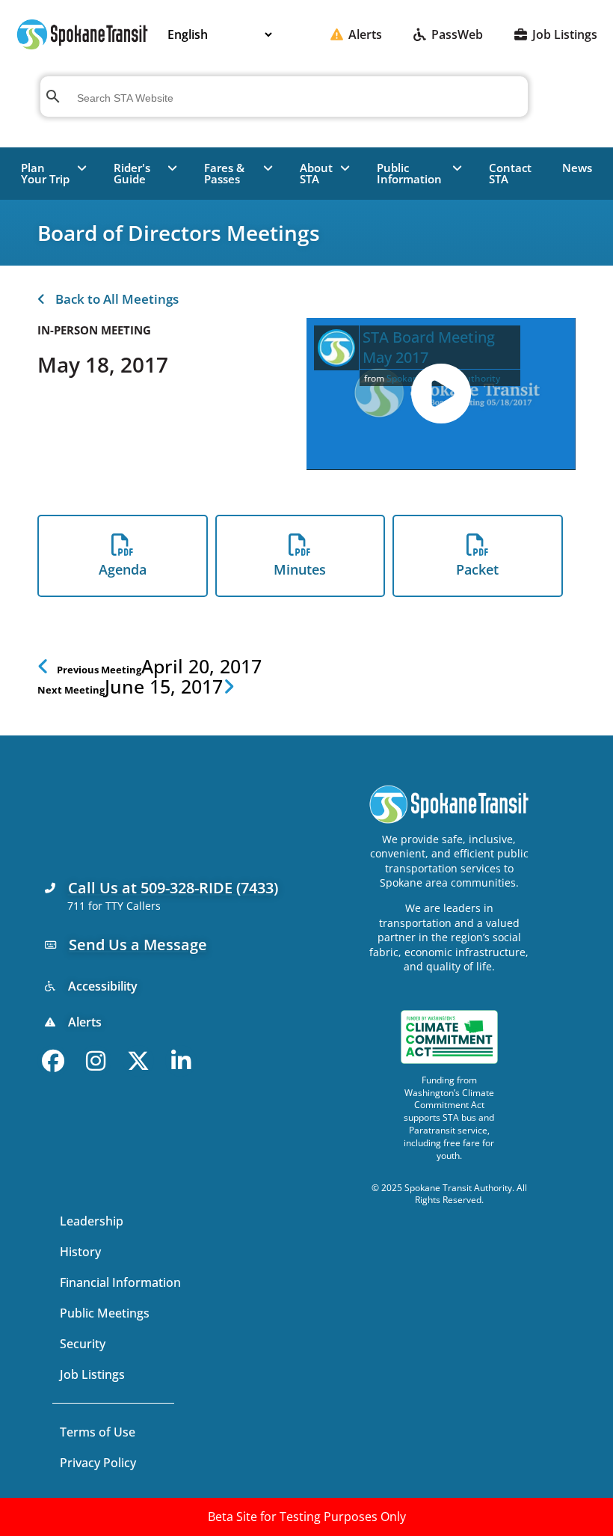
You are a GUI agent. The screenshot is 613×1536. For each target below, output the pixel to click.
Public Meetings (105, 1313)
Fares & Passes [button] (224, 173)
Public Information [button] (409, 173)
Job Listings (92, 1374)
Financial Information (120, 1282)
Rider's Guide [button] (132, 173)
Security (82, 1343)
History (80, 1251)
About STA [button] (316, 173)
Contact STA (510, 173)
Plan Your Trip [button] (45, 173)
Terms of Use (97, 1432)
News (577, 167)
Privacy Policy (98, 1462)
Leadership (91, 1221)
